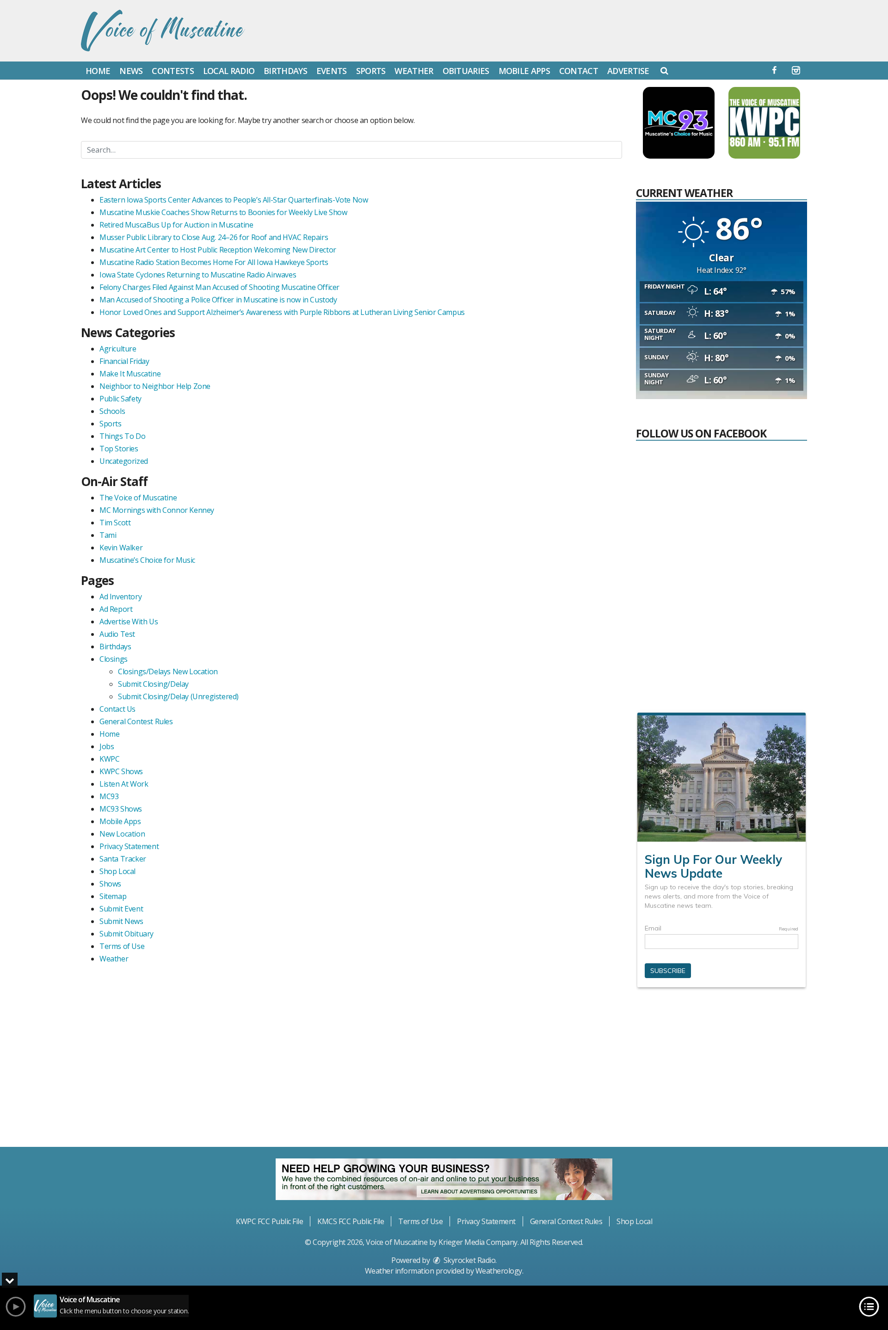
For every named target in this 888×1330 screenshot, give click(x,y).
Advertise (628, 70)
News (130, 70)
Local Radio (228, 70)
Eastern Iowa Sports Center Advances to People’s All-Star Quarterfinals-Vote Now (233, 200)
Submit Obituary (126, 934)
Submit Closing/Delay (153, 684)
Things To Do (122, 436)
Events (331, 70)
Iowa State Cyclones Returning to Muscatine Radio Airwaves (197, 275)
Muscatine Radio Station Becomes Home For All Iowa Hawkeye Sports (213, 262)
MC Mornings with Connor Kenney (156, 510)
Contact (578, 70)
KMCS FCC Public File (350, 1221)
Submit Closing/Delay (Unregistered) (178, 696)
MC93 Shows (120, 809)
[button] (664, 70)
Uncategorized (123, 461)
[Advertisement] (721, 1071)
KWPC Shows (121, 771)
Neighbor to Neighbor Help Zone (154, 386)
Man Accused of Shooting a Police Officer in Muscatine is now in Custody (218, 300)
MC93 (108, 796)
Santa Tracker (122, 859)
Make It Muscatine (129, 374)
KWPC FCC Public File (269, 1221)
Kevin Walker (120, 547)
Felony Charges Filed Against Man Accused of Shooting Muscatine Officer (219, 287)
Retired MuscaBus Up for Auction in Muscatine (176, 225)
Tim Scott (114, 522)
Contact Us (117, 709)
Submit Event (121, 909)
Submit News (121, 921)
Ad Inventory (120, 596)
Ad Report (115, 609)
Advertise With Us (128, 621)
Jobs (106, 746)
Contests (172, 70)
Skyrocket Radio (468, 1260)
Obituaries (466, 70)
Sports (371, 70)
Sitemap (112, 896)
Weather (414, 70)
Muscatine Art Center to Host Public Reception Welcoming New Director (217, 250)
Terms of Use (121, 946)
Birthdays (285, 70)
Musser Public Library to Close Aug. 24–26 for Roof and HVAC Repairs (213, 237)
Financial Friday (124, 361)
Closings (113, 659)
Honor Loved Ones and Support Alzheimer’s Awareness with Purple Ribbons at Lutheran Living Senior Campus (282, 312)
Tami (107, 535)
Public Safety (120, 399)
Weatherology (498, 1271)
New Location (122, 834)
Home (98, 70)
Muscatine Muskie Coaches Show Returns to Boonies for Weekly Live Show (223, 212)
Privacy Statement (129, 846)
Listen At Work (123, 784)
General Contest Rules (136, 721)
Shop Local (117, 871)
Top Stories (118, 448)
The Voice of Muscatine (138, 498)
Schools (112, 411)
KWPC (109, 759)
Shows (110, 884)
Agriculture (117, 349)
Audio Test (117, 634)
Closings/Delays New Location (168, 671)
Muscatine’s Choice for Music (147, 560)
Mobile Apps (524, 70)
